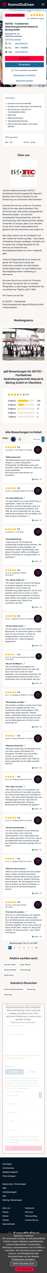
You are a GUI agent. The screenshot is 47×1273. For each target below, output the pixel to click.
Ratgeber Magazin (10, 1172)
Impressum (29, 1208)
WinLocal (29, 1212)
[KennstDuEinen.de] (18, 4)
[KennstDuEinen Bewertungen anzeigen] (13, 439)
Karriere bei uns (31, 1220)
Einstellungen (20, 1184)
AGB (4, 1188)
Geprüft (36, 479)
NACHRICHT (25, 65)
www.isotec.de (21, 52)
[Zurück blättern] (2, 344)
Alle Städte (7, 1164)
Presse (5, 1212)
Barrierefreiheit (9, 1224)
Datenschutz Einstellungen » (23, 1022)
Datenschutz (8, 1184)
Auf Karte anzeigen (13, 39)
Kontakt (6, 1220)
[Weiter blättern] (44, 344)
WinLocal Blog (31, 1216)
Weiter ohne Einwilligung (23, 1264)
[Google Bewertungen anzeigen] (20, 439)
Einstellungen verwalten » (23, 1259)
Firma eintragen (9, 1176)
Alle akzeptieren (24, 1269)
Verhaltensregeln (10, 1192)
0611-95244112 (21, 43)
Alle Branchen (8, 1168)
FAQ (4, 1196)
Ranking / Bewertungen (12, 1200)
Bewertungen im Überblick (24, 75)
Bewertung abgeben (24, 80)
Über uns (6, 1208)
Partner (6, 1216)
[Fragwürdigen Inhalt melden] (40, 479)
